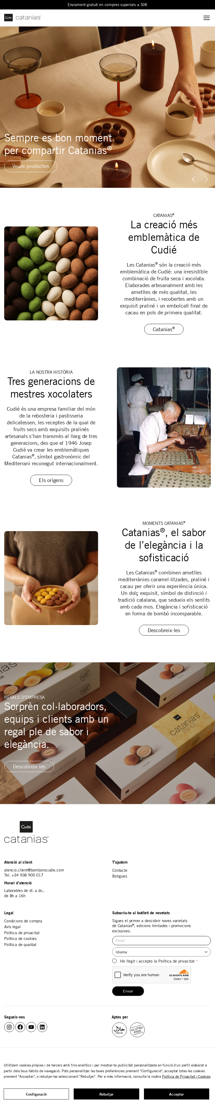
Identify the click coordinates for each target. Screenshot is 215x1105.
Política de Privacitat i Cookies (186, 1076)
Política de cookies (20, 938)
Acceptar (176, 1094)
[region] (107, 107)
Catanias (164, 329)
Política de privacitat (22, 932)
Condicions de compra (23, 921)
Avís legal (12, 926)
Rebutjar (106, 1094)
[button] (206, 179)
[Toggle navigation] (206, 18)
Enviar (128, 991)
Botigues (119, 876)
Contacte (119, 870)
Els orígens (51, 480)
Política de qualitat (20, 944)
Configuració (36, 1094)
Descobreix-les (164, 630)
